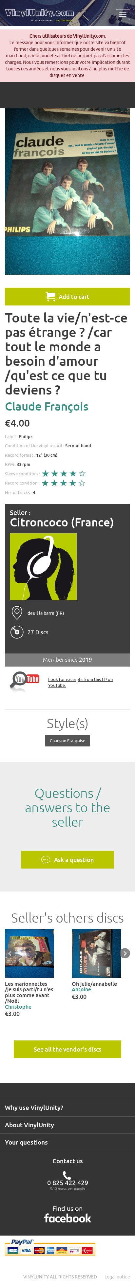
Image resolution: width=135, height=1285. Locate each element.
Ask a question (74, 859)
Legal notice (117, 1276)
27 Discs (38, 632)
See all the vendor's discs (67, 1049)
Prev (10, 953)
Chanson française (67, 740)
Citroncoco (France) (62, 522)
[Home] (42, 17)
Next (125, 953)
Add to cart (74, 296)
